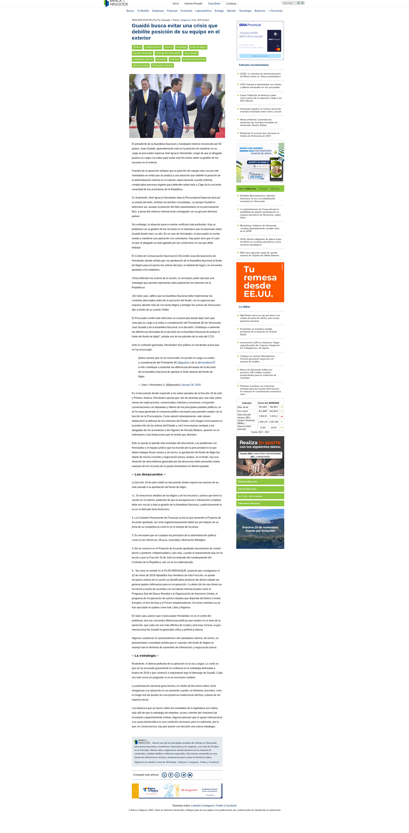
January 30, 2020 (191, 384)
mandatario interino (143, 59)
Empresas (158, 10)
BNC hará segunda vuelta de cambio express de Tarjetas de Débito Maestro (259, 254)
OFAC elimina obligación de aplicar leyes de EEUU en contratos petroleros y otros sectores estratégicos (260, 242)
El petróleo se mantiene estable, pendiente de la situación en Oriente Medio (258, 332)
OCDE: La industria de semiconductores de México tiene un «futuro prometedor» (260, 75)
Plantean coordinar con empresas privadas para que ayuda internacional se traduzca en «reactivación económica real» (260, 390)
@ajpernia (186, 20)
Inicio (176, 3)
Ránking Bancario (247, 481)
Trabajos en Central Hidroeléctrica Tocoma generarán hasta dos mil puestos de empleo (257, 359)
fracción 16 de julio (142, 53)
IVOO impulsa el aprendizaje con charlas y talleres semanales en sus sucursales (260, 85)
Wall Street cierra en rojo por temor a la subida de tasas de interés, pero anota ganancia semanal (260, 318)
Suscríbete (214, 3)
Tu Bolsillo (143, 10)
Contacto (231, 3)
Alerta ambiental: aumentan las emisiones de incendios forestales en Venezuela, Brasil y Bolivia (259, 122)
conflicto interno (153, 47)
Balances (260, 10)
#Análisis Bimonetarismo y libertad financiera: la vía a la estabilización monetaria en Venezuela (257, 198)
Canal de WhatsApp (166, 762)
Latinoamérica (203, 10)
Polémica (174, 59)
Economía (186, 10)
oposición (161, 59)
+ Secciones (276, 10)
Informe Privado (193, 3)
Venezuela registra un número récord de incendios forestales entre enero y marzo (261, 110)
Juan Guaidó (190, 53)
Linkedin (196, 805)
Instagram (193, 762)
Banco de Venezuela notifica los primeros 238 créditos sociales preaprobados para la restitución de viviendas (258, 373)
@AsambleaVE (206, 362)
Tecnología (245, 10)
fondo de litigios (198, 47)
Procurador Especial (162, 65)
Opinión (231, 10)
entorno (169, 47)
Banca (130, 10)
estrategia (181, 47)
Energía (219, 10)
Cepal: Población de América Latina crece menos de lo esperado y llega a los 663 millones (261, 98)
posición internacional (194, 59)
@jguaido (183, 362)
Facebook (214, 762)
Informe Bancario (247, 489)
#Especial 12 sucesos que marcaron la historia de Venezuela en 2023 (259, 134)
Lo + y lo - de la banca (250, 496)
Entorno (137, 47)
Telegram (182, 762)
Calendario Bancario (249, 503)
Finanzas (172, 10)
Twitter (203, 762)
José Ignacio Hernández (168, 53)
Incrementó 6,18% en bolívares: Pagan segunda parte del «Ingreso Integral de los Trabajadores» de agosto (260, 345)
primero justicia (140, 65)
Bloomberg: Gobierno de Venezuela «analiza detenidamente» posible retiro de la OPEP (259, 228)
